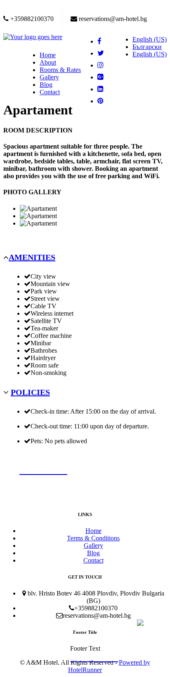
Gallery (49, 77)
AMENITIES (32, 257)
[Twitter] (102, 53)
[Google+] (102, 77)
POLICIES (30, 392)
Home (48, 54)
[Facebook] (102, 41)
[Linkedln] (102, 89)
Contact (50, 91)
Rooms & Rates (60, 69)
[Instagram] (102, 65)
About (48, 62)
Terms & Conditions (93, 538)
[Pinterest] (102, 101)
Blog (46, 84)
